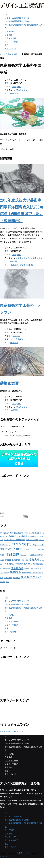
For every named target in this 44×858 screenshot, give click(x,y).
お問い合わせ (10, 48)
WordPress (4, 856)
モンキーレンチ (23, 853)
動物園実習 (9, 383)
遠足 (7, 581)
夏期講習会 (17, 568)
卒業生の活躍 (24, 560)
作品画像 (14, 93)
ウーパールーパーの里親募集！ (14, 540)
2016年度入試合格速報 (31, 533)
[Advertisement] (17, 496)
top (1, 54)
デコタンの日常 (20, 544)
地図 (6, 45)
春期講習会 (15, 572)
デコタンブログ (11, 42)
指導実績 (6, 572)
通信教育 (2, 581)
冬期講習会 (5, 560)
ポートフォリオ (29, 549)
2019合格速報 (10, 536)
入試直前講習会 (36, 555)
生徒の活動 (8, 578)
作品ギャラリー (11, 38)
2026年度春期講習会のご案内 (17, 21)
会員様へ (8, 767)
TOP (6, 14)
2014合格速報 (4, 533)
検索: (2, 513)
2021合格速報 (32, 536)
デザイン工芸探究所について (17, 18)
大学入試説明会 (28, 568)
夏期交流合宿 (6, 568)
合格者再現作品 (26, 265)
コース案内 (9, 31)
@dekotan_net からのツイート (12, 731)
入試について (24, 555)
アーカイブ (4, 648)
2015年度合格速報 (16, 533)
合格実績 (8, 35)
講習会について (31, 577)
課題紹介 (16, 578)
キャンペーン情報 (32, 540)
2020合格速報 (22, 536)
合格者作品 (9, 564)
